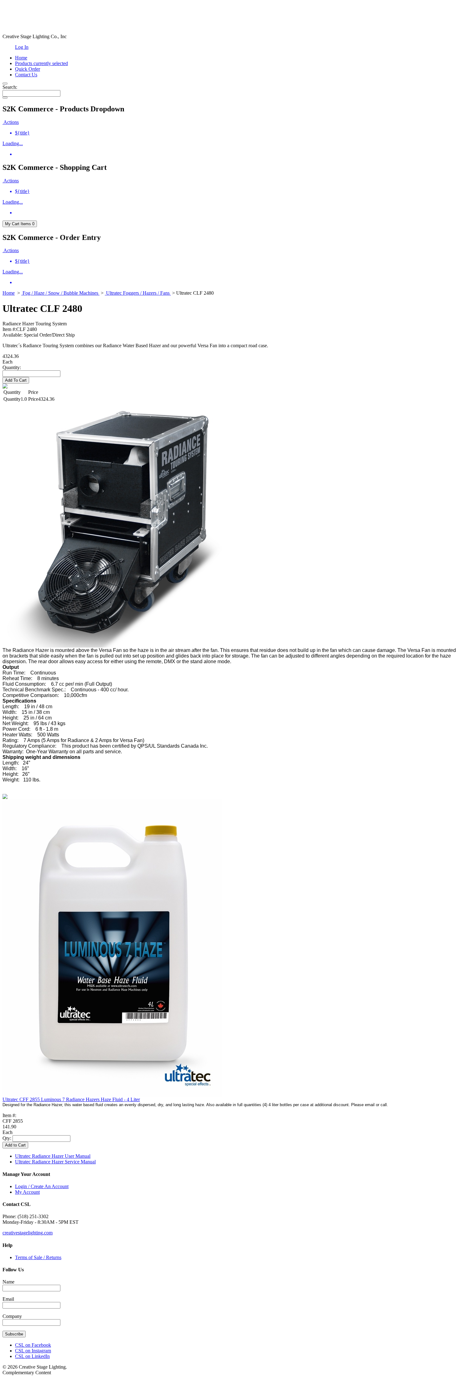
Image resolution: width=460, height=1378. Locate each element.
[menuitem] (236, 133)
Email (8, 1299)
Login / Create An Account (42, 1186)
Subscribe (14, 1334)
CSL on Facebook (33, 1345)
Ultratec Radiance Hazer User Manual (52, 1156)
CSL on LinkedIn (32, 1356)
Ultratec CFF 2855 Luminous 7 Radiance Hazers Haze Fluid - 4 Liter (71, 1099)
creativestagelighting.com (28, 1232)
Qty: (7, 1138)
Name (8, 1281)
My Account (27, 1192)
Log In (21, 47)
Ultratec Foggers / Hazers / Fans (138, 293)
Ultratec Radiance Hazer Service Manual (55, 1161)
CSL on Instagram (33, 1350)
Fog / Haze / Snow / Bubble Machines (60, 293)
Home (9, 293)
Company (12, 1316)
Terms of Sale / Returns (38, 1257)
